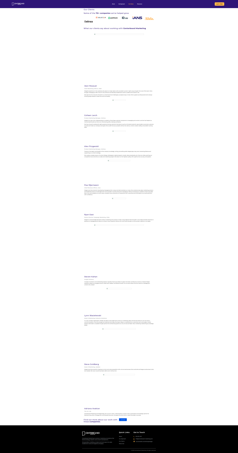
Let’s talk (123, 419)
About (113, 4)
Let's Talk (219, 4)
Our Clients (130, 4)
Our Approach (122, 4)
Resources (139, 4)
